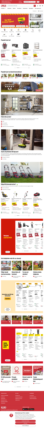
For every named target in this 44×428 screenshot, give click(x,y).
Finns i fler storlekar (30, 248)
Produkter (3, 8)
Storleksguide (3, 398)
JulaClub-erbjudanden (33, 398)
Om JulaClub (32, 395)
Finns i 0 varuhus (19, 306)
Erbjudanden (25, 8)
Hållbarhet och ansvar (18, 398)
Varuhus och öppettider (4, 395)
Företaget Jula (17, 395)
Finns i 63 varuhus (18, 248)
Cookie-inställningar (25, 425)
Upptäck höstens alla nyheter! (8, 309)
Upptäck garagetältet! (22, 90)
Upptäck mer (8, 360)
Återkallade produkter (4, 401)
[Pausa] (27, 26)
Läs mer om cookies (21, 418)
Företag (41, 1)
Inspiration (9, 8)
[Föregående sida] (15, 67)
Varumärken (19, 8)
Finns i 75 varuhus (18, 356)
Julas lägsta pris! (38, 8)
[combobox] (22, 6)
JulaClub (20, 1)
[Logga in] (38, 6)
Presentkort (20, 2)
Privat (38, 1)
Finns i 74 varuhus (24, 248)
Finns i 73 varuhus (37, 248)
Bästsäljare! (31, 8)
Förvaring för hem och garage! (36, 18)
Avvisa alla (25, 423)
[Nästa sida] (29, 67)
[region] (22, 419)
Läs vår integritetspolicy (28, 418)
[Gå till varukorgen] (42, 6)
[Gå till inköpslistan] (40, 6)
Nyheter (14, 8)
